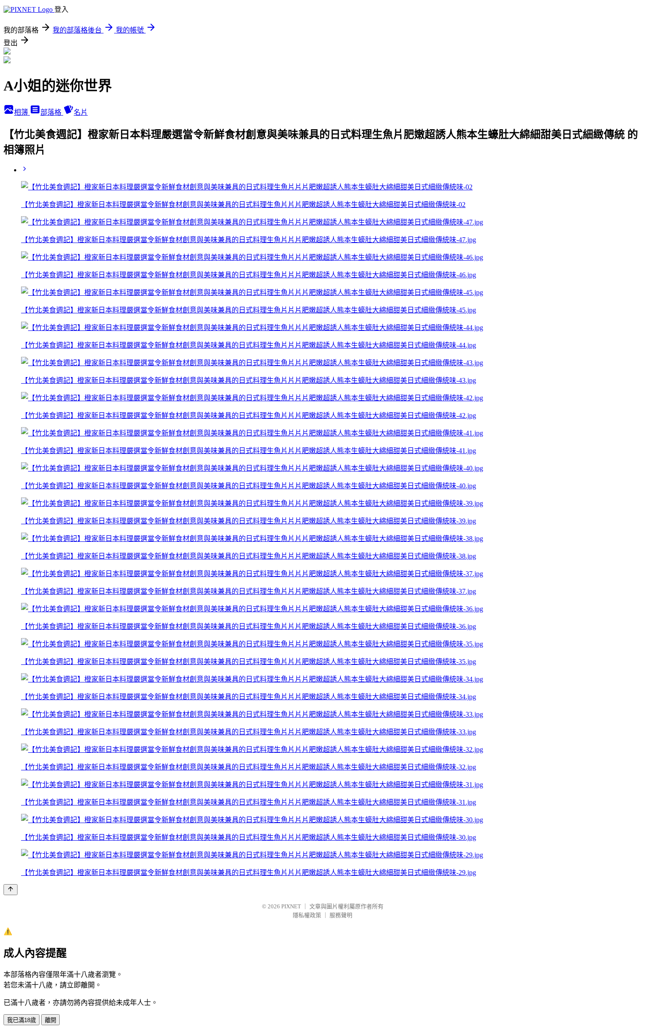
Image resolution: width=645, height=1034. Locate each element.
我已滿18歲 (21, 1020)
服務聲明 (341, 915)
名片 (81, 112)
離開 (50, 1020)
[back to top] (11, 889)
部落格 (51, 112)
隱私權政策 (307, 915)
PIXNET (291, 906)
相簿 (22, 112)
